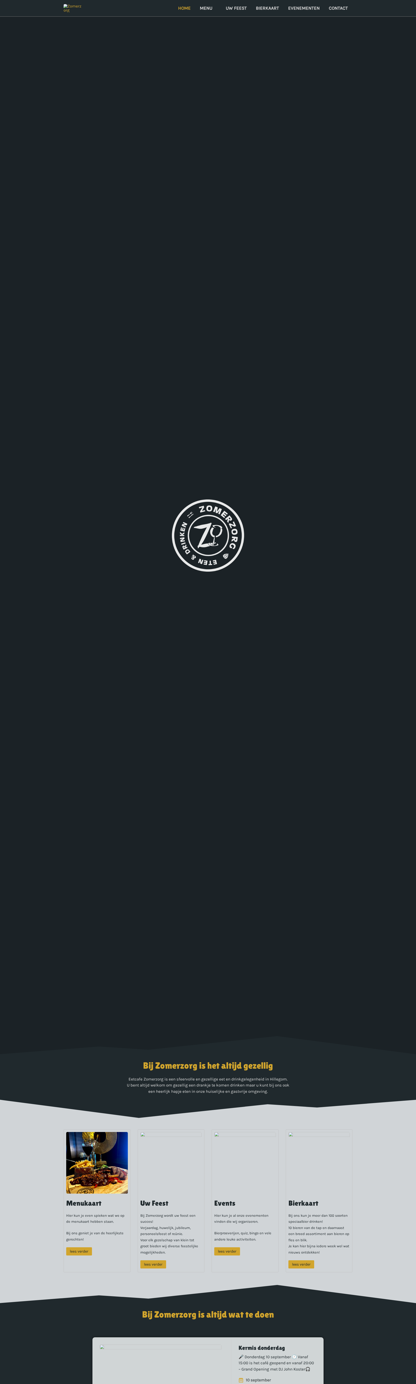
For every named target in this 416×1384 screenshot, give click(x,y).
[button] (214, 8)
